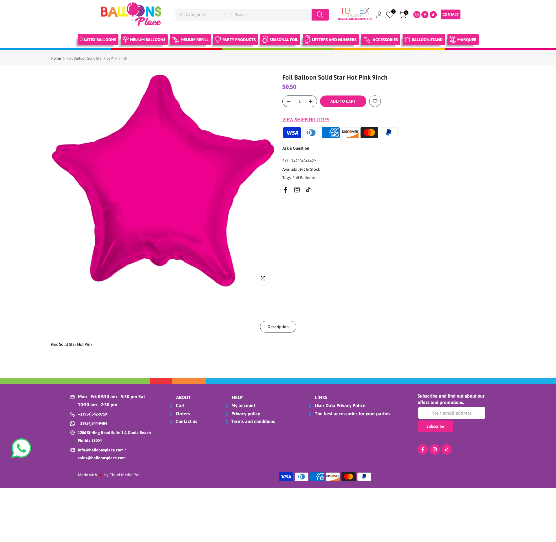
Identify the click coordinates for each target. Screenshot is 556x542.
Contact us (186, 421)
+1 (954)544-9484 (92, 423)
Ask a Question (295, 148)
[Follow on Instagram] (297, 189)
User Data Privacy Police (339, 405)
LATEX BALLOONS (100, 39)
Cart (179, 405)
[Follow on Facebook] (285, 190)
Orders (182, 413)
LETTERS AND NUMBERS (334, 39)
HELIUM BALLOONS (147, 39)
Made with (87, 475)
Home (56, 58)
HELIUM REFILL (195, 39)
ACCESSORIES (385, 39)
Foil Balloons (304, 177)
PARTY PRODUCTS (239, 39)
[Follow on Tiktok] (308, 189)
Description (278, 326)
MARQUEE (466, 39)
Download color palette (355, 19)
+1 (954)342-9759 (92, 414)
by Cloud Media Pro (122, 475)
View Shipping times (305, 119)
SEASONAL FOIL (284, 39)
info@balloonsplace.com (101, 450)
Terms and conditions (253, 421)
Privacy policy (245, 413)
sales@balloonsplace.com (102, 457)
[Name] (320, 15)
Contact (450, 14)
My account (242, 405)
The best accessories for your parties (352, 413)
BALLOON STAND (427, 39)
